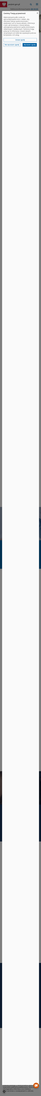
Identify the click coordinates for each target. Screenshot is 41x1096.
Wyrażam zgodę (30, 45)
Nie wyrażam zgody (12, 45)
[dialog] (20, 548)
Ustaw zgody (20, 40)
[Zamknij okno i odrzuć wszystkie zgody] (37, 12)
